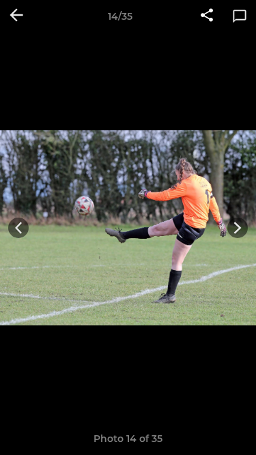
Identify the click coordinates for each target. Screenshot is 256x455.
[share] (207, 16)
